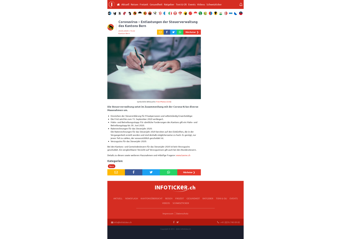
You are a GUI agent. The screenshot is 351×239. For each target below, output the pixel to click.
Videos (201, 4)
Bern (111, 166)
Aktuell (125, 4)
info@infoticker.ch (122, 222)
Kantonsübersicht (151, 198)
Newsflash (131, 198)
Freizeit (144, 4)
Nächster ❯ (192, 32)
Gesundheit (156, 4)
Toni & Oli (181, 4)
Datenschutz (182, 213)
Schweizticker (214, 4)
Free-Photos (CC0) (163, 101)
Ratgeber (169, 4)
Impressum (168, 213)
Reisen (134, 4)
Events (192, 4)
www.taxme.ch (183, 155)
